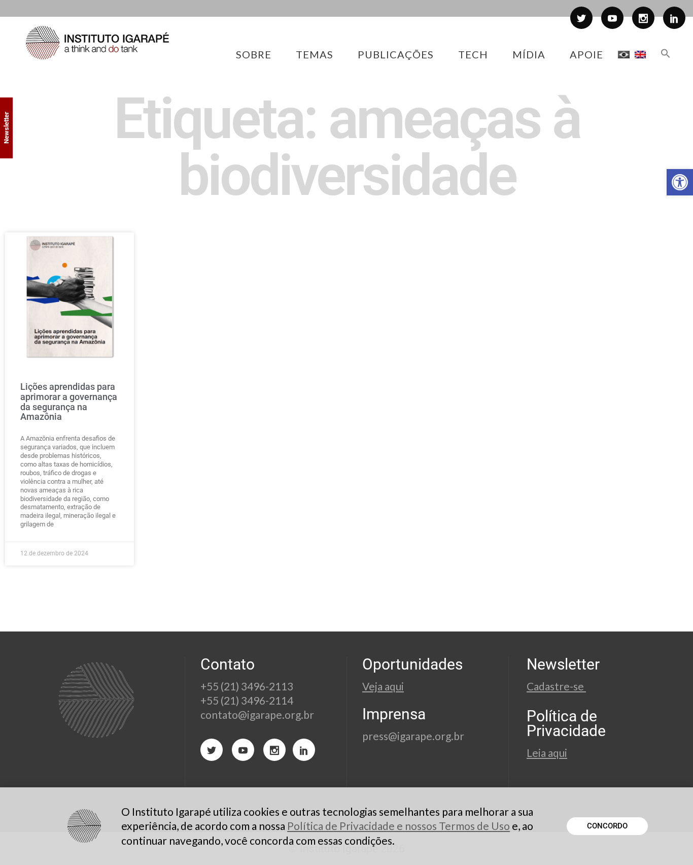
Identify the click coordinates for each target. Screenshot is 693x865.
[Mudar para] (623, 54)
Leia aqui (547, 752)
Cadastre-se (556, 686)
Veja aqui (383, 686)
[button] (680, 182)
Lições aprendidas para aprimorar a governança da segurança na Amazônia (68, 401)
